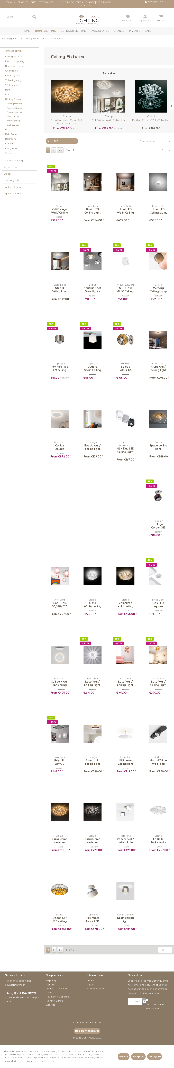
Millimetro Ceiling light (125, 762)
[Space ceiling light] (158, 418)
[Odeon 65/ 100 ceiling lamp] (60, 891)
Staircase (10, 153)
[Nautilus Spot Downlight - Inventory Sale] (93, 261)
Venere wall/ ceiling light (125, 840)
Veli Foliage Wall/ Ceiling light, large (59, 210)
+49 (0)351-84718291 (20, 993)
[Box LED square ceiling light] (158, 576)
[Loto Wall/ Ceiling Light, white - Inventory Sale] (93, 655)
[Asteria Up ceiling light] (93, 733)
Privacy (50, 992)
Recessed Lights (14, 65)
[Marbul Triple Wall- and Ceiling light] (158, 733)
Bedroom (10, 138)
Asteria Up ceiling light (92, 762)
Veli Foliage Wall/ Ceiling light (109, 120)
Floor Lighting (13, 75)
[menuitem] (21, 16)
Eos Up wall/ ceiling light (92, 447)
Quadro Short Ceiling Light (92, 368)
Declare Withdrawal (87, 1030)
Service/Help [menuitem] (155, 2)
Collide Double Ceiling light (59, 447)
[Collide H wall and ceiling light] (60, 655)
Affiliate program (96, 988)
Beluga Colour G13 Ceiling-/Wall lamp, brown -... (158, 525)
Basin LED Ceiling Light (92, 210)
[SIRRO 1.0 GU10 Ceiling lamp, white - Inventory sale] (125, 261)
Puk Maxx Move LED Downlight (92, 919)
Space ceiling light (158, 447)
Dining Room (13, 99)
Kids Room (11, 134)
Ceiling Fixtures (13, 56)
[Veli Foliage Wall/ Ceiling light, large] (60, 182)
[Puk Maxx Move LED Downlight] (93, 891)
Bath (8, 89)
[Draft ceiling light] (125, 891)
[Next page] (53, 150)
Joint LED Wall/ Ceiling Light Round (125, 210)
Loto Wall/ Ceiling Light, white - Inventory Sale (92, 683)
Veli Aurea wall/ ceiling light (125, 604)
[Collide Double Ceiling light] (60, 418)
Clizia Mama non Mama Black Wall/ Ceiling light (92, 840)
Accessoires (10, 167)
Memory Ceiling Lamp (158, 289)
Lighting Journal (13, 193)
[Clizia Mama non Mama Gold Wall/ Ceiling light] (67, 96)
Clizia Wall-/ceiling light (92, 604)
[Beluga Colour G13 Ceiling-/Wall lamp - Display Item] (125, 340)
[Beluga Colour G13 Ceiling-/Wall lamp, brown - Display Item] (158, 497)
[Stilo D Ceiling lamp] (60, 261)
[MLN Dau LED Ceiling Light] (125, 418)
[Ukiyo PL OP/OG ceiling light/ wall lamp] (60, 733)
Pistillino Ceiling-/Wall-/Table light (151, 120)
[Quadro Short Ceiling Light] (93, 340)
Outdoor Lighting (13, 160)
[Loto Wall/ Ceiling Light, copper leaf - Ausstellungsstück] (125, 655)
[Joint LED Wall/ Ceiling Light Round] (125, 182)
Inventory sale (11, 180)
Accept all (138, 1056)
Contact (50, 984)
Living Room (12, 148)
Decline (123, 1056)
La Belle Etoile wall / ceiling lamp (158, 840)
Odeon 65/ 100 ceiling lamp (59, 919)
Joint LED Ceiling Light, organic (158, 210)
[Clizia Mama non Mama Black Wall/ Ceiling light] (93, 812)
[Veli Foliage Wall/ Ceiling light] (109, 96)
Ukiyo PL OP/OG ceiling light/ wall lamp (59, 762)
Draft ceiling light (125, 919)
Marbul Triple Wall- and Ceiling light (158, 762)
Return (90, 984)
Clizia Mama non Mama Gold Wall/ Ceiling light (67, 121)
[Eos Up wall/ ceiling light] (93, 418)
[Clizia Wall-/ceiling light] (93, 576)
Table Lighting (13, 80)
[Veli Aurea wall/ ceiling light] (125, 576)
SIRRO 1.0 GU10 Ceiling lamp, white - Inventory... (125, 289)
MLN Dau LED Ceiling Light (125, 450)
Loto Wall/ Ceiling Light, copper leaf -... (125, 683)
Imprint (91, 980)
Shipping (51, 980)
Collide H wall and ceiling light (59, 683)
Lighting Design (12, 186)
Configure (155, 1056)
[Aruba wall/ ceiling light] (158, 340)
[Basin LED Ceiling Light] (93, 182)
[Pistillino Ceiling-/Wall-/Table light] (151, 96)
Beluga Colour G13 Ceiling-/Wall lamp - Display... (125, 368)
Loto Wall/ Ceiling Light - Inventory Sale (158, 683)
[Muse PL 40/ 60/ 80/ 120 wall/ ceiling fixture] (60, 576)
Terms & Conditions (57, 988)
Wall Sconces (13, 125)
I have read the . (156, 1004)
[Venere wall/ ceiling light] (125, 812)
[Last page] (60, 150)
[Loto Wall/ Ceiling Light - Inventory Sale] (158, 655)
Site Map (51, 1004)
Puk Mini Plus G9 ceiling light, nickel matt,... (59, 368)
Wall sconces (12, 84)
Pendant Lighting (14, 61)
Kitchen (9, 143)
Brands (8, 173)
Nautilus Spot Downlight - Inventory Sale (92, 289)
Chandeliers (12, 70)
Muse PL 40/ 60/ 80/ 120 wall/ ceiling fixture (59, 604)
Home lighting (12, 50)
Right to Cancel (54, 1000)
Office (8, 94)
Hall (7, 129)
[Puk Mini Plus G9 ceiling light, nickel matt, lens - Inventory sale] (60, 340)
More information (44, 1061)
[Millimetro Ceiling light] (125, 733)
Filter (54, 140)
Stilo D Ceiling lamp (60, 289)
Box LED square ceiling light (158, 604)
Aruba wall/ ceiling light (158, 368)
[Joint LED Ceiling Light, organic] (158, 182)
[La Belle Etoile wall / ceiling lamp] (158, 812)
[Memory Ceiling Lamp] (158, 261)
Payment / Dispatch (57, 996)
